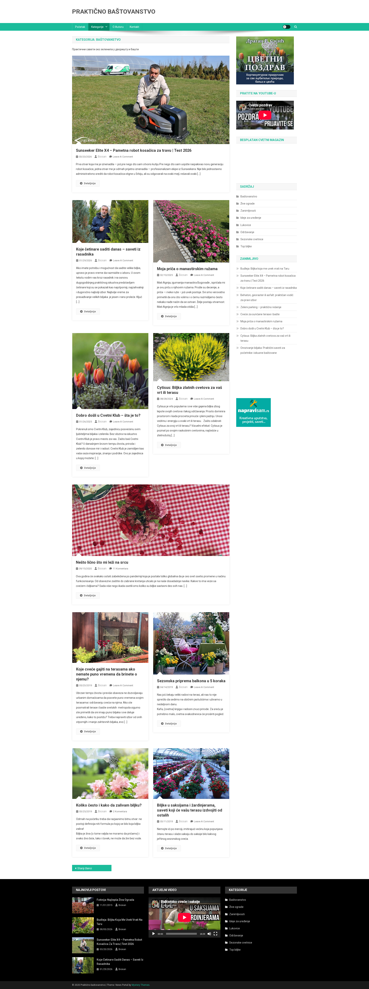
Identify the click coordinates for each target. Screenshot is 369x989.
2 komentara (120, 811)
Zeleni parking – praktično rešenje (260, 307)
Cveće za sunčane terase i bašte (260, 314)
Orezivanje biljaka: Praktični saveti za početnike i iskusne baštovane (262, 350)
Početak (80, 26)
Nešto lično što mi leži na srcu (102, 562)
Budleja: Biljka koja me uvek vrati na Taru (264, 268)
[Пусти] (153, 934)
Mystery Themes (141, 985)
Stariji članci (84, 868)
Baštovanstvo (248, 196)
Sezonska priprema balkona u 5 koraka (191, 681)
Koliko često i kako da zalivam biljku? (109, 805)
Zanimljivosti (248, 210)
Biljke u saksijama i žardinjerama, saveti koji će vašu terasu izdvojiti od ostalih (189, 810)
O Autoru (118, 26)
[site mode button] (286, 27)
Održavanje (247, 232)
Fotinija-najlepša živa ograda (115, 899)
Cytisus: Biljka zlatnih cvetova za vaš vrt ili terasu (265, 338)
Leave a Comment (123, 156)
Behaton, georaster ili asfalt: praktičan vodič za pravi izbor (266, 298)
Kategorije (97, 26)
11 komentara (120, 568)
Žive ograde (247, 203)
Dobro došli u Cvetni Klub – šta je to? (108, 415)
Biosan (102, 156)
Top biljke (246, 246)
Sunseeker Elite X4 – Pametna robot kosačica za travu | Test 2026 (133, 150)
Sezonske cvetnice (251, 239)
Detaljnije (90, 183)
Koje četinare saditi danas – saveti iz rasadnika (268, 287)
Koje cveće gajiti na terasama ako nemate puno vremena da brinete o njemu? (106, 674)
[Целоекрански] (215, 934)
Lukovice (245, 225)
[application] (184, 917)
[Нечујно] (209, 934)
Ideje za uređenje (250, 217)
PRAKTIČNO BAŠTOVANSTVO (113, 11)
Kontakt (134, 26)
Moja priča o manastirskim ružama (187, 268)
